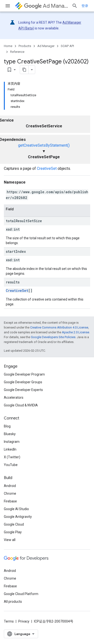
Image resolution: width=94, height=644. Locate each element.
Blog (7, 426)
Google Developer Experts (23, 390)
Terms (9, 621)
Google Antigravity (18, 517)
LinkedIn (10, 449)
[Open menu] (8, 6)
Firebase (10, 501)
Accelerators (13, 397)
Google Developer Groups (23, 382)
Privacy (23, 621)
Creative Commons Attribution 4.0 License (59, 327)
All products (13, 601)
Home (8, 46)
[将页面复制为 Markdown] (24, 70)
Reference (17, 52)
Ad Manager (55, 6)
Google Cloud (14, 524)
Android (10, 486)
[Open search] (75, 6)
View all (9, 540)
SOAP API (67, 46)
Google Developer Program (24, 374)
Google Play (13, 532)
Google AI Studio (16, 509)
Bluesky (10, 434)
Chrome (10, 493)
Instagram (12, 442)
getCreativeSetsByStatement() (44, 145)
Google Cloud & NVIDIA (21, 405)
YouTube (11, 465)
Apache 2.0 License (75, 332)
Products (25, 46)
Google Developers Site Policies (53, 337)
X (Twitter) (12, 457)
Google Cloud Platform (21, 594)
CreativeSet (47, 168)
